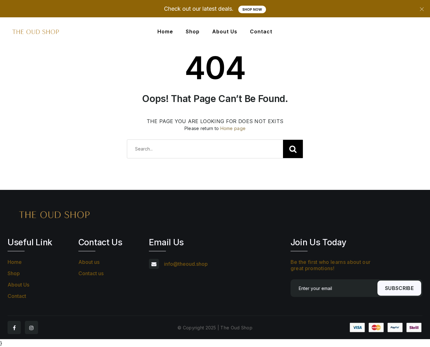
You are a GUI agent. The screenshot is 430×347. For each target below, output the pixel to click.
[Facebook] (14, 327)
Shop (193, 31)
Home (165, 31)
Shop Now (252, 9)
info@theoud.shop (186, 264)
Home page (233, 128)
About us (88, 262)
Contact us (91, 273)
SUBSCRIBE (399, 288)
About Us (224, 31)
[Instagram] (31, 327)
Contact (261, 31)
